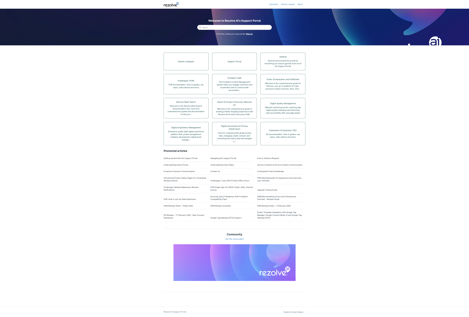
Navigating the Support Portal (223, 158)
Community (273, 4)
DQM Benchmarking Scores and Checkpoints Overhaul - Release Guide (276, 197)
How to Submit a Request (268, 158)
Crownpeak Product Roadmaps (270, 171)
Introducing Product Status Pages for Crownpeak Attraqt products (185, 179)
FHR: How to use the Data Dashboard (180, 199)
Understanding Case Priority (176, 165)
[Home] (173, 4)
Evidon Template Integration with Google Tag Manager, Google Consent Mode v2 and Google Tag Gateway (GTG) (279, 215)
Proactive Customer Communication (179, 171)
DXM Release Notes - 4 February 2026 (274, 206)
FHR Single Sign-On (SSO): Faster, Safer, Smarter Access (231, 188)
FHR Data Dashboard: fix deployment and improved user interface (279, 179)
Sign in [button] (300, 4)
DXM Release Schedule (220, 206)
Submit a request (288, 4)
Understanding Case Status (222, 165)
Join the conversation (234, 239)
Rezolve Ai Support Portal (175, 312)
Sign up (249, 34)
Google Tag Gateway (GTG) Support (225, 218)
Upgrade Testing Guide (267, 190)
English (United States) (294, 312)
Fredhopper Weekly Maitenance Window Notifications (181, 188)
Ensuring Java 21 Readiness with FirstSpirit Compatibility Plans (229, 197)
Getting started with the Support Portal (180, 158)
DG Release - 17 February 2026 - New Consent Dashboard (184, 216)
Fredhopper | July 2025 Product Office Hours (229, 180)
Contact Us (215, 171)
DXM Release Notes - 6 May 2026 (178, 206)
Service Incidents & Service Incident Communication (280, 165)
